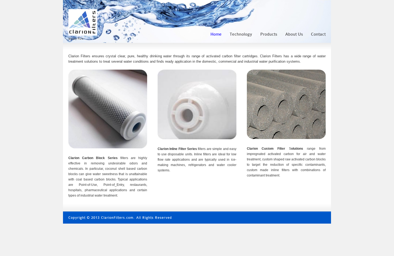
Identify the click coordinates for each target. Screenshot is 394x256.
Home (216, 34)
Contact (318, 34)
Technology (241, 34)
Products (268, 34)
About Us (294, 34)
